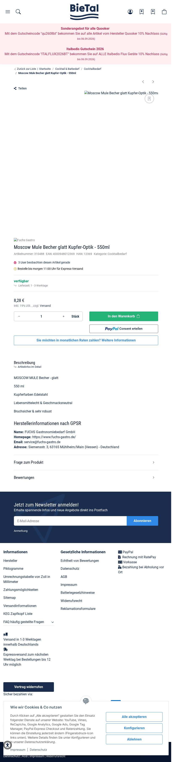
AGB (64, 577)
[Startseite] (84, 11)
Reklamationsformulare (78, 609)
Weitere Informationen (119, 340)
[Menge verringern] (19, 316)
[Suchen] (18, 11)
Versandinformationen (19, 606)
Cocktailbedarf (117, 254)
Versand (45, 305)
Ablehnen (134, 739)
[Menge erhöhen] (64, 316)
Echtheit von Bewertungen (80, 561)
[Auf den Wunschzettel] (149, 98)
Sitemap (9, 598)
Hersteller (10, 561)
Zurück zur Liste (26, 68)
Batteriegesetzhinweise (78, 593)
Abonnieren (142, 521)
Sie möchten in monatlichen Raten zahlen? (86, 340)
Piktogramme (13, 569)
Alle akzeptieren (134, 717)
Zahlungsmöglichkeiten (20, 590)
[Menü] (7, 11)
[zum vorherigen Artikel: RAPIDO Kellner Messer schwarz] (143, 81)
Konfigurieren (134, 728)
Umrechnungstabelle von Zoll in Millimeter (26, 579)
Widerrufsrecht (71, 601)
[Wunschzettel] (141, 11)
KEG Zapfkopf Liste (17, 614)
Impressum (17, 749)
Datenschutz (38, 749)
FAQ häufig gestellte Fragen (23, 622)
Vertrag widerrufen (28, 687)
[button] (130, 11)
